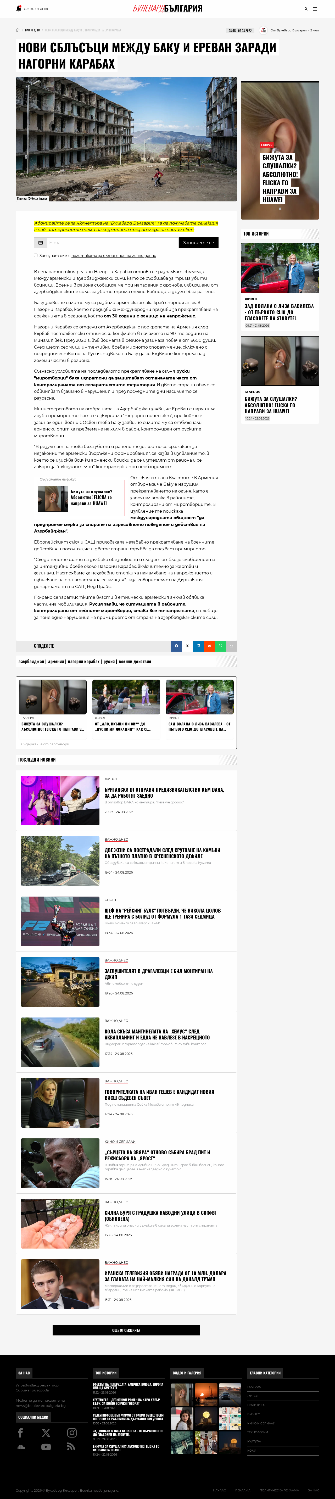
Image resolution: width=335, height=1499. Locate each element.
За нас (24, 1373)
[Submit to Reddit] (209, 646)
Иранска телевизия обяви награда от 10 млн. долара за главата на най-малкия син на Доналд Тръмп (165, 1276)
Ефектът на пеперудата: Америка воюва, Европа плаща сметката (128, 1386)
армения (56, 661)
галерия (254, 1387)
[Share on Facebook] (176, 646)
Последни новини (37, 760)
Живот (253, 1396)
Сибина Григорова (32, 1390)
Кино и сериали (261, 1423)
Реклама (242, 1490)
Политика (256, 1405)
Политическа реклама (279, 1490)
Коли (251, 1450)
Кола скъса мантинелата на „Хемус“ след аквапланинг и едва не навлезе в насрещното (157, 1034)
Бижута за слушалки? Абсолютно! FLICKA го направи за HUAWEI (280, 178)
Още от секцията (126, 1330)
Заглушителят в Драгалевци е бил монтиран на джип (159, 974)
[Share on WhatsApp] (220, 646)
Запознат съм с (98, 255)
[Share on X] (187, 646)
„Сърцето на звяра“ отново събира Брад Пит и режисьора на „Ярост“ (157, 1155)
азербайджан (31, 661)
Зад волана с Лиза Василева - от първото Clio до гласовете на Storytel (279, 312)
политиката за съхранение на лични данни (113, 255)
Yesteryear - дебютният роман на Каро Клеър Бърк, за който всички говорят (126, 1402)
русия (109, 661)
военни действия (135, 661)
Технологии (257, 1432)
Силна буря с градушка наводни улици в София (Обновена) (160, 1216)
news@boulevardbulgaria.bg (41, 1405)
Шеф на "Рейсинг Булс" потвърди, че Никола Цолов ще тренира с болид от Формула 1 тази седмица (163, 913)
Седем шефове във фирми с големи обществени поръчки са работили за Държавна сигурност (128, 1417)
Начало (219, 1490)
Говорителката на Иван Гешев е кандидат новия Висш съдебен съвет (159, 1095)
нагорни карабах (84, 661)
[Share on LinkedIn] (198, 646)
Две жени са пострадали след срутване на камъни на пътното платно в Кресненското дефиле (162, 853)
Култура (254, 1441)
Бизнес (253, 1414)
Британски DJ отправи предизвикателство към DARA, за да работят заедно (164, 792)
